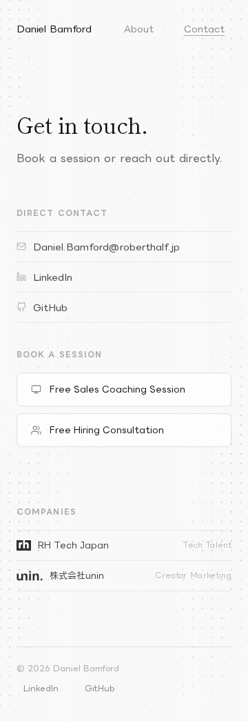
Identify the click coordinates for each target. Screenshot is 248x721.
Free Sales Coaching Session (117, 389)
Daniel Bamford (54, 28)
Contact (204, 29)
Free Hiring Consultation (107, 430)
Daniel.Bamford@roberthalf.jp (106, 246)
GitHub (50, 307)
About (139, 29)
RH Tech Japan (134, 545)
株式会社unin (140, 575)
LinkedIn (52, 277)
